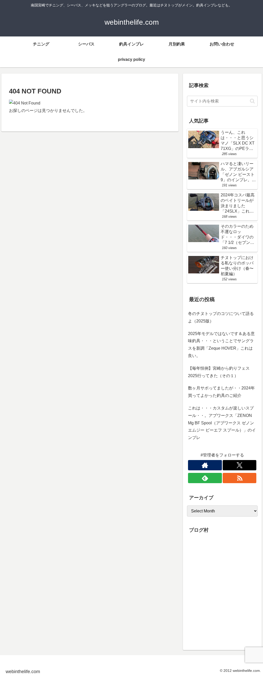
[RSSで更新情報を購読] (240, 478)
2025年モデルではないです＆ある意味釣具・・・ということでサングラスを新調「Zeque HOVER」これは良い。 (221, 344)
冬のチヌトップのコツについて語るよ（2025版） (221, 317)
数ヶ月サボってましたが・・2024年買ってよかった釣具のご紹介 (221, 392)
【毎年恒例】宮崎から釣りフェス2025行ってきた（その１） (219, 372)
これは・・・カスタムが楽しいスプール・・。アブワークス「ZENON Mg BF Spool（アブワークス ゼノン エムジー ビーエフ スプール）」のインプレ (222, 423)
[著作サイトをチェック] (205, 465)
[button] (252, 101)
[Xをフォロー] (240, 465)
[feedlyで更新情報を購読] (205, 478)
